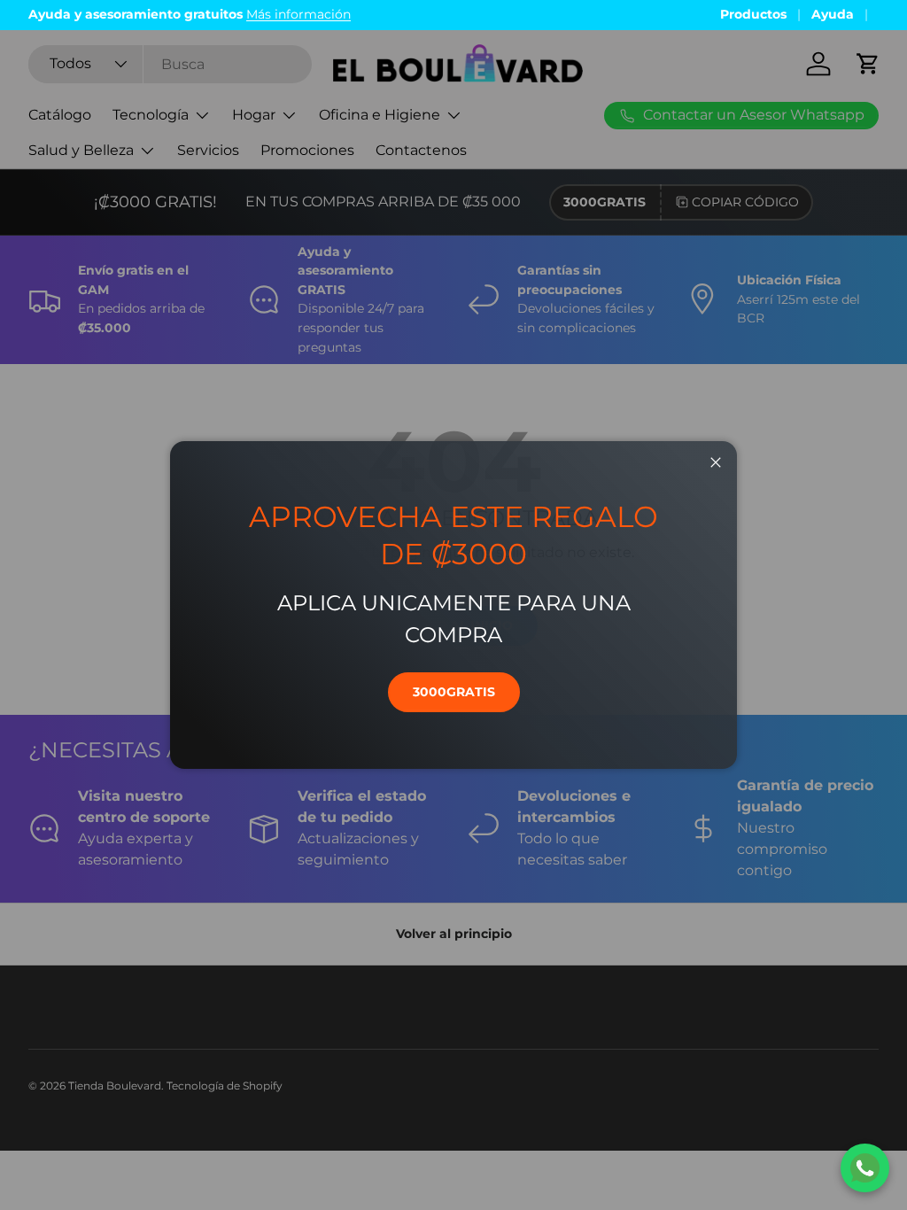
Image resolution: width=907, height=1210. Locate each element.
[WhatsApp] (865, 1168)
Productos (753, 14)
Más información (298, 14)
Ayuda (832, 14)
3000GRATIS (454, 692)
